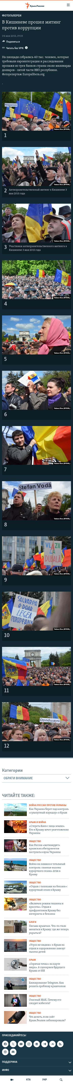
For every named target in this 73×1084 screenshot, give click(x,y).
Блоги (32, 922)
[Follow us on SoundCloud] (52, 1044)
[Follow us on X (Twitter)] (13, 1044)
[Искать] (61, 1079)
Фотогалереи (11, 15)
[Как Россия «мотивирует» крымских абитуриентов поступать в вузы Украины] (15, 845)
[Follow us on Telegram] (44, 1044)
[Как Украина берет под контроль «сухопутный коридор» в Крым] (15, 809)
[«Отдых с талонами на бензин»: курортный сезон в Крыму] (15, 887)
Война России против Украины (47, 805)
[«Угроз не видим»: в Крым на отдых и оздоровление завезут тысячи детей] (15, 945)
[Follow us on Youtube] (21, 1044)
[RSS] (60, 1044)
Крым (32, 960)
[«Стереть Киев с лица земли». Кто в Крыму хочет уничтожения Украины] (15, 826)
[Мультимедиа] (12, 1079)
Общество (35, 841)
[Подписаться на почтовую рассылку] (13, 1052)
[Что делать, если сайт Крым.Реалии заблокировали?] (15, 1017)
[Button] (11, 42)
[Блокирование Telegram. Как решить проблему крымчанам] (15, 983)
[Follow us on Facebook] (5, 1044)
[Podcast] (5, 1052)
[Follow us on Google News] (36, 1044)
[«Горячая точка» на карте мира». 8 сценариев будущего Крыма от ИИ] (15, 964)
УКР (44, 1079)
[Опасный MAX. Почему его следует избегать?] (15, 1000)
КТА (28, 1079)
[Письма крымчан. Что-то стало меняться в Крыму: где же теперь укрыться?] (15, 926)
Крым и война (37, 822)
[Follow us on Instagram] (29, 1044)
